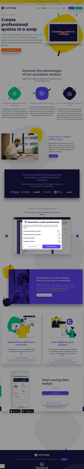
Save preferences (32, 246)
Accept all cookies (51, 246)
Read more (30, 226)
